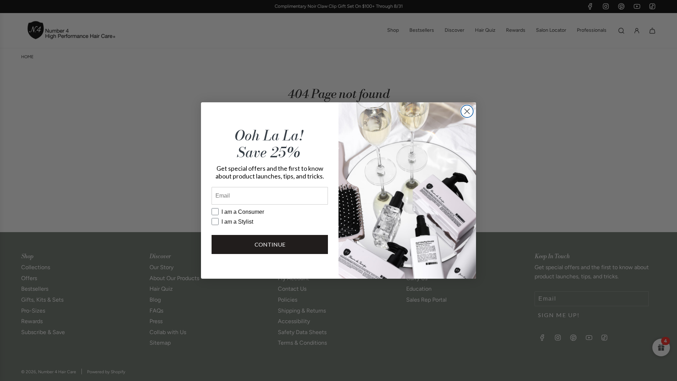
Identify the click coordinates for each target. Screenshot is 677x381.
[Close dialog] (467, 111)
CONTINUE (270, 244)
